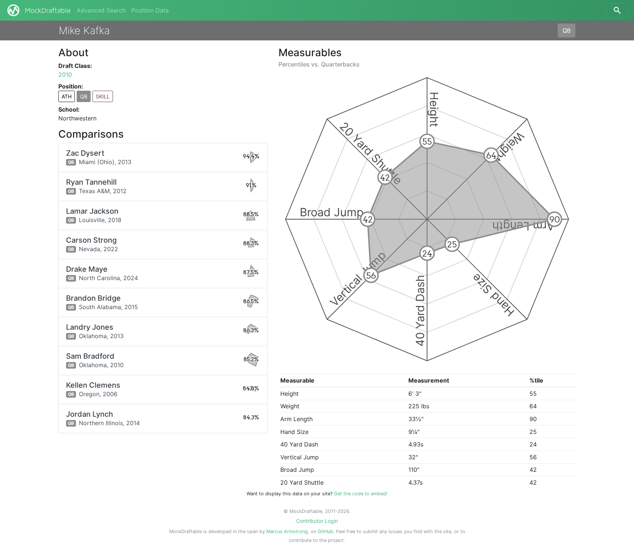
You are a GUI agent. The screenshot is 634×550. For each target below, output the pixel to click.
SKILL (103, 96)
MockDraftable (48, 10)
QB (566, 30)
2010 (65, 74)
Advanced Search (101, 10)
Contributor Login (317, 521)
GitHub (325, 531)
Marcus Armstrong (287, 531)
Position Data (150, 10)
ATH (67, 96)
